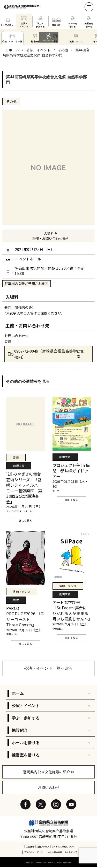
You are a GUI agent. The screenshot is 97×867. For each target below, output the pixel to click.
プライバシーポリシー (34, 852)
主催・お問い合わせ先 (49, 238)
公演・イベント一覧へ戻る (48, 668)
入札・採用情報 (54, 852)
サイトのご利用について (63, 846)
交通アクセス (42, 846)
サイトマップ (70, 852)
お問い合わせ (48, 787)
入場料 (49, 233)
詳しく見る (25, 520)
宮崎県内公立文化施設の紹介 (46, 771)
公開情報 (30, 846)
